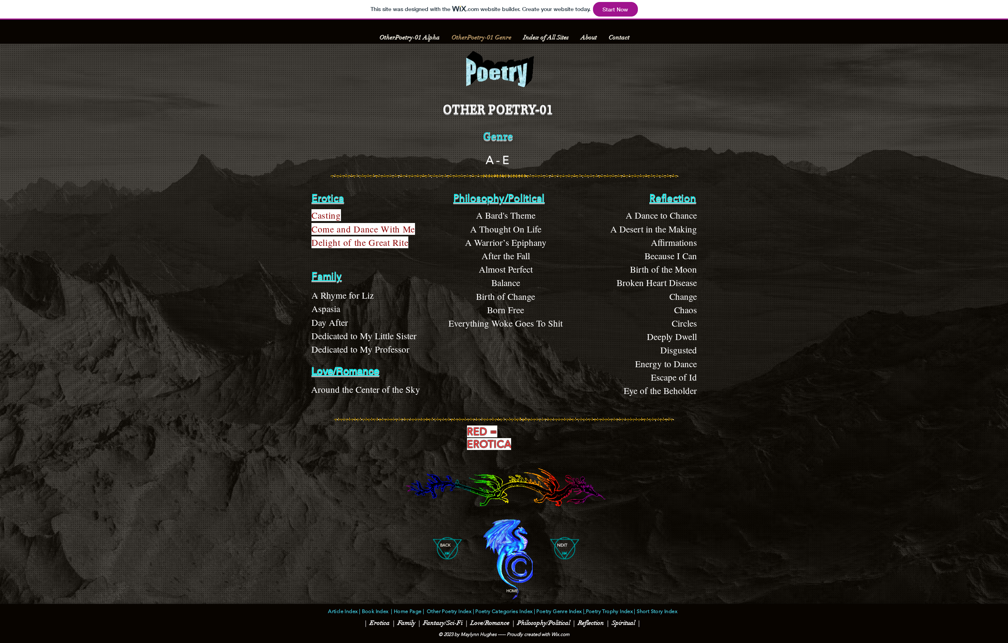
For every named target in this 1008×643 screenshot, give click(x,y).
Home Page (408, 611)
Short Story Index (656, 611)
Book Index (375, 611)
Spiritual (623, 623)
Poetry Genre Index (559, 611)
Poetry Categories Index (503, 611)
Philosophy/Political (543, 623)
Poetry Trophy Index (609, 611)
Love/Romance (490, 623)
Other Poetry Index (449, 611)
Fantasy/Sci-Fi (442, 623)
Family (406, 623)
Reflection (591, 623)
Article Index (343, 611)
